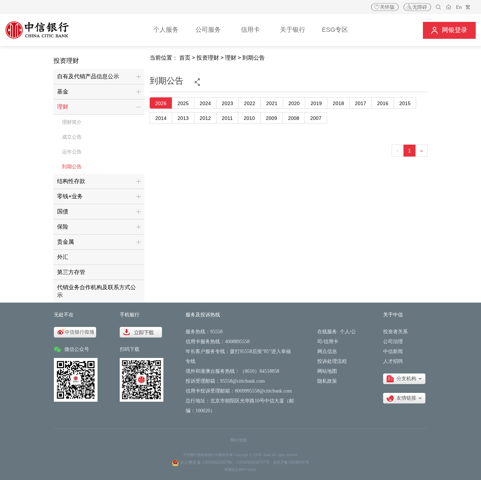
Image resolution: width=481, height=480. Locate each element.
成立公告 (72, 137)
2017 (360, 103)
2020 (294, 103)
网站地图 (327, 371)
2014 (161, 118)
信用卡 (331, 341)
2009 (271, 118)
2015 (405, 103)
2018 (338, 103)
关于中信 (393, 314)
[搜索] (438, 7)
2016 (382, 103)
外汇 (62, 257)
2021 (271, 103)
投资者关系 (395, 331)
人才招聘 (393, 361)
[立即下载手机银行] (141, 331)
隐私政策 (327, 381)
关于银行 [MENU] (292, 29)
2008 (293, 118)
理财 (62, 107)
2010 (249, 118)
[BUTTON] (449, 30)
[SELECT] (404, 378)
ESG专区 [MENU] (335, 29)
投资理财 (207, 58)
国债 (62, 211)
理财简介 (72, 122)
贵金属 (65, 242)
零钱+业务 (70, 196)
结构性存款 (71, 181)
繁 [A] (468, 7)
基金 (62, 92)
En (459, 7)
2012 (205, 118)
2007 (315, 118)
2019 (316, 103)
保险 (62, 227)
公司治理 (393, 341)
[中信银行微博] (75, 331)
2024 (205, 103)
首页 (184, 58)
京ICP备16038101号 (291, 462)
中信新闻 (393, 351)
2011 (227, 118)
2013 (183, 118)
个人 (345, 331)
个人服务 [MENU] (166, 29)
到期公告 (72, 166)
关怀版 (387, 7)
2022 (249, 103)
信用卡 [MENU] (250, 29)
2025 (183, 103)
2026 (161, 103)
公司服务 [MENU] (208, 29)
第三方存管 (71, 272)
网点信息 (327, 351)
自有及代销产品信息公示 (88, 76)
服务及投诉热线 (203, 314)
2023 (227, 103)
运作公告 (72, 151)
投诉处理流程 (332, 361)
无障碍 (419, 7)
